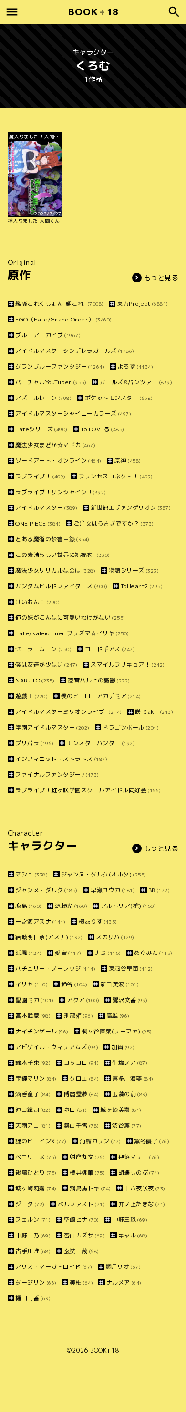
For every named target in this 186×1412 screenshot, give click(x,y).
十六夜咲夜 (144, 1188)
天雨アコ (33, 1125)
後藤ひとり (36, 1173)
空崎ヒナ (81, 1220)
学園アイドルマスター (52, 727)
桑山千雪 (81, 1125)
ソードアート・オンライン (58, 461)
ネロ (75, 1110)
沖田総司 (33, 1110)
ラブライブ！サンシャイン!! (60, 492)
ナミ (107, 953)
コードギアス (110, 649)
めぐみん (153, 953)
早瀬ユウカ (113, 890)
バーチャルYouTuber (50, 382)
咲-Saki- (154, 712)
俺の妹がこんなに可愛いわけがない (70, 617)
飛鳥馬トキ (90, 1188)
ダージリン (36, 1282)
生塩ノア (129, 1063)
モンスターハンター (101, 743)
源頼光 (71, 906)
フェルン (33, 1220)
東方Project (142, 304)
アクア (83, 1000)
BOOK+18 (104, 1350)
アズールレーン (43, 398)
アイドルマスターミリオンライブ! (68, 712)
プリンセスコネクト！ (116, 476)
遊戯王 (31, 696)
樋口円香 (33, 1298)
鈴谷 (74, 984)
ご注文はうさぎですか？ (114, 523)
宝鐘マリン (36, 1078)
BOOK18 (93, 11)
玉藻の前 (129, 1094)
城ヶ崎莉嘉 (36, 1188)
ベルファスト (81, 1204)
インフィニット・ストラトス (61, 759)
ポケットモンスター (119, 398)
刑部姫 (78, 1016)
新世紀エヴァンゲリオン (131, 508)
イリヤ (31, 984)
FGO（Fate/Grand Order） (63, 319)
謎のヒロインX (41, 1141)
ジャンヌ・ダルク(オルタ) (103, 874)
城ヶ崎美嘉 (121, 1110)
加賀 (123, 1047)
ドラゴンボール (131, 727)
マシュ (31, 874)
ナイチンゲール (42, 1031)
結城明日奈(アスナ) (49, 937)
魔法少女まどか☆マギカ (55, 445)
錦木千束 (33, 1063)
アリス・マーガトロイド (54, 1267)
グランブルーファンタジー (59, 366)
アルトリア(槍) (128, 906)
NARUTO (35, 680)
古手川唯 (33, 1251)
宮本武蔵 (33, 1016)
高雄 (118, 1016)
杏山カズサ (84, 1235)
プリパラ (34, 743)
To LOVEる (102, 429)
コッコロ (81, 1063)
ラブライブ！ (40, 476)
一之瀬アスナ (40, 921)
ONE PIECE (38, 523)
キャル (132, 1235)
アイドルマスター (46, 508)
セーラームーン (43, 649)
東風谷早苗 (131, 968)
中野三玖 (129, 1220)
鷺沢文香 (130, 1000)
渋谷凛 (127, 1125)
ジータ (30, 1204)
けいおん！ (37, 602)
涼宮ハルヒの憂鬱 (99, 680)
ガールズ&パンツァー (136, 382)
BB (159, 890)
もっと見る (161, 277)
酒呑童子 (33, 1094)
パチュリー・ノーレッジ (55, 968)
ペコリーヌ (36, 1157)
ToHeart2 (142, 586)
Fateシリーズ (41, 429)
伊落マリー (138, 1157)
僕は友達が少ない (46, 665)
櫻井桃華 (87, 1173)
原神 (127, 461)
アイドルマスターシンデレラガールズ (74, 351)
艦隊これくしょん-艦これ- (59, 304)
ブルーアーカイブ (48, 335)
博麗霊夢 (81, 1094)
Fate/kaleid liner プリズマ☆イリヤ (72, 633)
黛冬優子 (151, 1141)
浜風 (28, 953)
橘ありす (98, 921)
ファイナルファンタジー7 (57, 774)
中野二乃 (33, 1235)
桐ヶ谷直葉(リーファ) (117, 1031)
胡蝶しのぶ (138, 1173)
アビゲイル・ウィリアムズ (56, 1047)
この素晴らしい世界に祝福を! (62, 555)
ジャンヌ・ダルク (46, 890)
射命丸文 (87, 1157)
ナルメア (124, 1282)
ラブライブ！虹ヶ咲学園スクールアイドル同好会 (88, 790)
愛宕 (68, 953)
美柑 (81, 1282)
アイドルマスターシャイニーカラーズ (73, 413)
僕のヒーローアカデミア (101, 696)
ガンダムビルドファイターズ (61, 586)
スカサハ (115, 937)
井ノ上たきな (141, 1204)
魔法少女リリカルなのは (55, 570)
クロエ (84, 1078)
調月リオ (123, 1267)
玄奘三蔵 (81, 1251)
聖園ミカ (34, 1000)
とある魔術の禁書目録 (52, 539)
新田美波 (120, 984)
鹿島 (28, 906)
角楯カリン (100, 1141)
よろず (135, 366)
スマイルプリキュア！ (128, 665)
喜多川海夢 (133, 1078)
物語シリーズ (134, 570)
